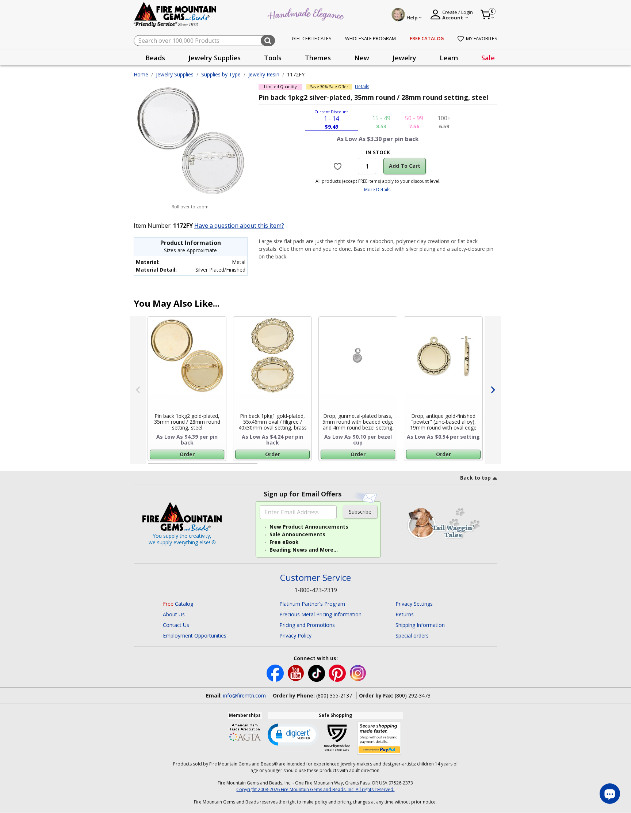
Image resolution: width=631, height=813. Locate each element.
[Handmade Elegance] (306, 13)
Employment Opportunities (194, 635)
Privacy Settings (414, 603)
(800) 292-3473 (413, 695)
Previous (138, 390)
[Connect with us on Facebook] (276, 672)
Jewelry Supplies (175, 74)
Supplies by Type (221, 74)
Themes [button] (318, 57)
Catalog (178, 603)
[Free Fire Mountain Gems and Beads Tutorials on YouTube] (296, 672)
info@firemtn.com (244, 695)
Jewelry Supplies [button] (214, 57)
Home (141, 74)
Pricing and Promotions (307, 624)
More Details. (377, 189)
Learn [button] (449, 57)
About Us (174, 614)
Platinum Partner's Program (312, 603)
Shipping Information (420, 624)
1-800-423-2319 (315, 590)
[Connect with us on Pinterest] (338, 672)
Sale (488, 57)
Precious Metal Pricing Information (320, 614)
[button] (293, 734)
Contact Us (176, 624)
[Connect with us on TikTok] (317, 672)
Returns (404, 614)
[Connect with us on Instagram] (358, 672)
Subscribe (360, 511)
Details (362, 87)
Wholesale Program (370, 38)
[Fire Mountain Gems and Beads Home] (175, 14)
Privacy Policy (295, 635)
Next (493, 390)
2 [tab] (264, 466)
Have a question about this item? (239, 226)
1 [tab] (152, 466)
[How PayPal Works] (379, 738)
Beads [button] (155, 57)
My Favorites (481, 38)
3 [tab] (377, 466)
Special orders (412, 635)
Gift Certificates (312, 38)
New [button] (361, 57)
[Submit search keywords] (268, 40)
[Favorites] (338, 166)
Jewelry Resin (263, 74)
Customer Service (315, 577)
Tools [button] (273, 57)
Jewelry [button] (404, 57)
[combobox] (204, 40)
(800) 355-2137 (334, 695)
